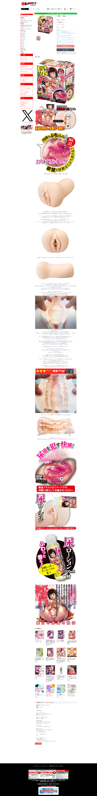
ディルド (22, 43)
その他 (22, 52)
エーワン (63, 36)
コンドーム (23, 39)
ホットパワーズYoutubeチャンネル (26, 89)
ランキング (23, 19)
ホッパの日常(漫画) (24, 92)
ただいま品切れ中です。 (65, 46)
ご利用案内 (23, 80)
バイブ (22, 40)
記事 (22, 51)
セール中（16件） (24, 16)
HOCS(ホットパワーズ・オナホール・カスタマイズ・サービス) (26, 26)
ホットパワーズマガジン (25, 86)
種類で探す (64, 30)
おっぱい (22, 34)
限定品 (22, 23)
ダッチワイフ (23, 36)
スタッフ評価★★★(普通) (66, 35)
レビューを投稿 (38, 743)
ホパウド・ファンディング (26, 28)
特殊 (68, 32)
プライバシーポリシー (25, 100)
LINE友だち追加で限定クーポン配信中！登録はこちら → (55, 13)
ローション (23, 37)
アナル (22, 45)
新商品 (22, 17)
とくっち (65, 366)
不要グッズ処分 (24, 71)
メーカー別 (23, 31)
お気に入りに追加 (65, 49)
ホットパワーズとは (25, 78)
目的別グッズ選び (24, 59)
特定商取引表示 (24, 102)
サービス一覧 (23, 57)
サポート (22, 46)
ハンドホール (69, 30)
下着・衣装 (23, 49)
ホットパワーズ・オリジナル (26, 20)
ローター (22, 42)
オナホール (23, 33)
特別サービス (23, 30)
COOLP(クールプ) (24, 22)
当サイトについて (24, 106)
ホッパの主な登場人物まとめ (27, 122)
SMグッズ (23, 48)
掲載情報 (23, 104)
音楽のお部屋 (23, 94)
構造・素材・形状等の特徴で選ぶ (68, 33)
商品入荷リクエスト (25, 66)
